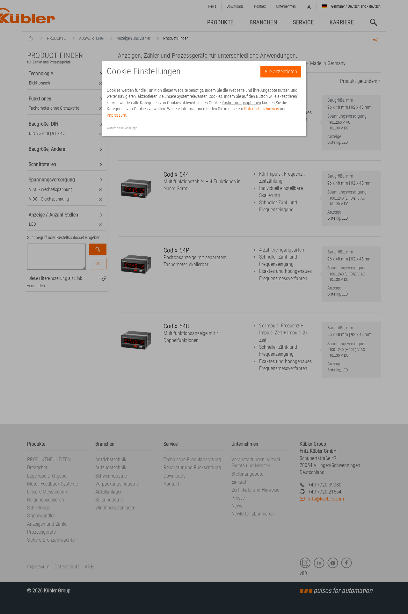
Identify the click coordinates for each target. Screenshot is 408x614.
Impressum (116, 115)
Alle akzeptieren (281, 72)
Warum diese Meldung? (122, 128)
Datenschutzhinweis (261, 108)
